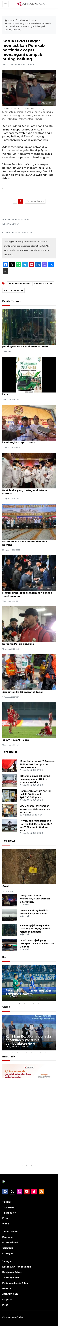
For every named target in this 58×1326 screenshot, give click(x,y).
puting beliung (43, 284)
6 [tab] (31, 1052)
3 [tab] (29, 1003)
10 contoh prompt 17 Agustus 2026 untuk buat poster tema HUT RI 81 (37, 764)
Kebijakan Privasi (12, 1272)
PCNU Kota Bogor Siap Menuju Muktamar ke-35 (28, 393)
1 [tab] (19, 1003)
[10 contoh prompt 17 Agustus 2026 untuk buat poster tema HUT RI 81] (9, 765)
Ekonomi (7, 1237)
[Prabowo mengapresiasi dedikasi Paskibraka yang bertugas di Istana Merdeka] (29, 470)
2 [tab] (24, 1003)
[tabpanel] (29, 983)
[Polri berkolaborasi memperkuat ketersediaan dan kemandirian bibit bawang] (29, 521)
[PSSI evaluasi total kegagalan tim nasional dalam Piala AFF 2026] (29, 719)
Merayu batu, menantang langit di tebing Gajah (27, 884)
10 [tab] (50, 1052)
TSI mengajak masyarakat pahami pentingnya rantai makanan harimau (25, 345)
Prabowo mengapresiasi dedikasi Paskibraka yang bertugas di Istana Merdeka (24, 490)
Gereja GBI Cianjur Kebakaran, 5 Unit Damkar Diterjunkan (35, 898)
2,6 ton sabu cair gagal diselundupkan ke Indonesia (27, 1154)
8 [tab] (40, 1052)
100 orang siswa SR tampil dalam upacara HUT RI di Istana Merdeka (35, 779)
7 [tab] (36, 1052)
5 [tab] (38, 1003)
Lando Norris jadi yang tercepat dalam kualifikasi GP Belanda (37, 943)
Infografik (8, 1056)
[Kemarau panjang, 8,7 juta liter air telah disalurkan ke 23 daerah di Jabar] (29, 672)
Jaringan (7, 1261)
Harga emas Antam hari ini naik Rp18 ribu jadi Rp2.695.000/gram (35, 794)
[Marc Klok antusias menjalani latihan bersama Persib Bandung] (29, 624)
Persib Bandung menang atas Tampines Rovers (28, 992)
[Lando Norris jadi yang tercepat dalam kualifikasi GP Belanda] (9, 944)
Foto (5, 957)
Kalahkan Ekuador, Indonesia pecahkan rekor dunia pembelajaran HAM (28, 1040)
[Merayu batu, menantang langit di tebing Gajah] (29, 866)
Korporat (7, 1299)
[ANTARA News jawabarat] (32, 4)
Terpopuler (9, 751)
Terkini (6, 1202)
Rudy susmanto (13, 290)
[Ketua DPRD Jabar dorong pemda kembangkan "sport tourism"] (29, 422)
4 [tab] (33, 1003)
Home (11, 20)
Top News (8, 840)
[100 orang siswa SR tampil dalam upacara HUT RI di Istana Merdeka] (9, 780)
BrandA (6, 1288)
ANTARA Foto (10, 1294)
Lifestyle (7, 1253)
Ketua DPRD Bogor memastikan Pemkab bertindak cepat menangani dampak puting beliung (28, 26)
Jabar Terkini (26, 20)
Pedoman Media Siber (15, 1283)
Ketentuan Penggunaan (16, 1266)
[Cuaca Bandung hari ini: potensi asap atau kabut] (9, 914)
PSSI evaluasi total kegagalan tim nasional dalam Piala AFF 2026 (28, 738)
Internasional (10, 1242)
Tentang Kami (10, 1277)
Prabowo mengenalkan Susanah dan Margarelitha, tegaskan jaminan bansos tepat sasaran (27, 592)
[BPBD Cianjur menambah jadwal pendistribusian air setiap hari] (9, 810)
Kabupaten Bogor (19, 284)
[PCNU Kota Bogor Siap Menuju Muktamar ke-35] (29, 374)
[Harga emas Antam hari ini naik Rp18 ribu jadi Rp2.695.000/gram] (9, 795)
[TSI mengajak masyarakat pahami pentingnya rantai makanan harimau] (29, 326)
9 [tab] (45, 1052)
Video (6, 1007)
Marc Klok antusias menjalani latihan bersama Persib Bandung (25, 642)
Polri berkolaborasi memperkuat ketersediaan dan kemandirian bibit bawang (24, 541)
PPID (5, 1304)
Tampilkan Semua (35, 201)
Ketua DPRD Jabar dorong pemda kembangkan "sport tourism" (23, 441)
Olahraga (7, 1248)
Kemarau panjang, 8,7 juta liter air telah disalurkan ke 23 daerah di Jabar (26, 690)
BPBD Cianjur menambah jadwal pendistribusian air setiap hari (35, 809)
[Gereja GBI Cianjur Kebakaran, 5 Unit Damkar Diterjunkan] (9, 900)
